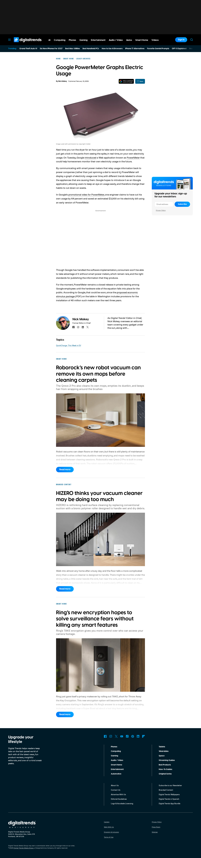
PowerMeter (133, 157)
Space (161, 755)
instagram (78, 327)
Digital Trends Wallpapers (169, 794)
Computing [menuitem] (59, 40)
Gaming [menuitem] (83, 40)
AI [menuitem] (49, 40)
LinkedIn (138, 736)
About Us (115, 785)
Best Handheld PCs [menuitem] (91, 48)
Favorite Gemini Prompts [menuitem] (158, 48)
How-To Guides (165, 769)
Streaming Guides (167, 760)
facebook (73, 327)
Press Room (156, 827)
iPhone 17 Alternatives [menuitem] (134, 48)
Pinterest (132, 736)
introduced (90, 157)
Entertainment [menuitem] (98, 40)
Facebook (105, 736)
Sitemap (155, 832)
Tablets (162, 746)
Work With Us (109, 827)
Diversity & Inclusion (111, 832)
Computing (116, 751)
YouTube (121, 736)
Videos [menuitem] (155, 40)
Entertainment (117, 769)
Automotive (116, 774)
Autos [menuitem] (129, 40)
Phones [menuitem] (72, 40)
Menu (9, 39)
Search (191, 39)
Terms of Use (108, 837)
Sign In (181, 39)
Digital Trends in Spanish (169, 799)
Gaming (114, 755)
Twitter (116, 736)
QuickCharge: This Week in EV (68, 345)
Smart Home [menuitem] (141, 40)
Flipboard (143, 736)
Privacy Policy (161, 210)
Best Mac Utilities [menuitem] (72, 48)
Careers (106, 822)
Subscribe (182, 204)
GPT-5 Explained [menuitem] (179, 48)
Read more (64, 469)
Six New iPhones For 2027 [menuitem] (51, 48)
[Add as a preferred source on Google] (126, 81)
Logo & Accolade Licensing (122, 803)
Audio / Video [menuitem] (116, 40)
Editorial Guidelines (119, 799)
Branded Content (166, 790)
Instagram (110, 736)
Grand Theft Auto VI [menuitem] (28, 48)
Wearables (163, 751)
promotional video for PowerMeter (86, 194)
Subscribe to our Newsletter (170, 785)
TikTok (127, 736)
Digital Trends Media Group (24, 848)
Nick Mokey (62, 81)
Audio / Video (117, 760)
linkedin (83, 327)
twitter (87, 327)
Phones (114, 746)
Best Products (165, 764)
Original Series (165, 774)
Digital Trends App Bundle (169, 803)
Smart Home (116, 764)
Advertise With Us (118, 794)
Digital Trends (23, 43)
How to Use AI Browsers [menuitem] (112, 48)
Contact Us (115, 790)
